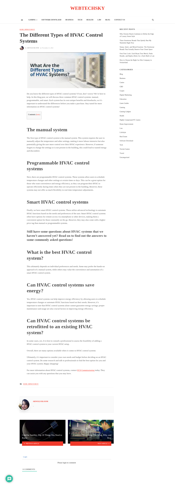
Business (69, 20)
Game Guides (124, 103)
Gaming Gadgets (125, 112)
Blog (107, 20)
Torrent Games (125, 149)
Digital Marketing (126, 95)
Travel (122, 153)
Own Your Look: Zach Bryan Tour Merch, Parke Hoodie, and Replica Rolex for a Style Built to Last (137, 55)
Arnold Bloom (33, 48)
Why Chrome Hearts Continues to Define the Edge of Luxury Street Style (137, 35)
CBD (121, 87)
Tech (80, 20)
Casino (122, 82)
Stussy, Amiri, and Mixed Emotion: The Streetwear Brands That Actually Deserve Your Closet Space (137, 48)
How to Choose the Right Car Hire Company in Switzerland (136, 61)
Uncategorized (124, 157)
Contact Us (119, 20)
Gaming (32, 20)
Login (25, 457)
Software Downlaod (51, 20)
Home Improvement (27, 29)
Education (123, 99)
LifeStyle (123, 132)
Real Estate (123, 136)
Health (89, 20)
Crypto (122, 91)
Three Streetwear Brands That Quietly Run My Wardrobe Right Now (135, 42)
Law (99, 20)
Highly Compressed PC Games (130, 120)
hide (38, 114)
